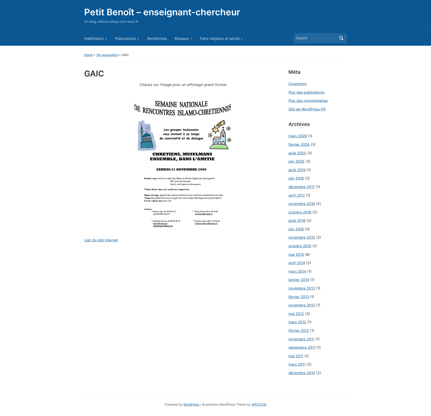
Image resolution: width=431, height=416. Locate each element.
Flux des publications (306, 92)
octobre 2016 (299, 212)
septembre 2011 (301, 347)
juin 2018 (296, 178)
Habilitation (94, 38)
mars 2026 (297, 136)
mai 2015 (296, 254)
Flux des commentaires (308, 100)
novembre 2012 (301, 305)
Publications (125, 38)
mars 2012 (297, 322)
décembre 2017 (301, 186)
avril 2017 (296, 195)
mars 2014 (297, 271)
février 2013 (298, 297)
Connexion (297, 83)
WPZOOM (259, 404)
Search (341, 38)
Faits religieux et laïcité (220, 38)
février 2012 (298, 330)
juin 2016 (296, 229)
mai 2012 (296, 313)
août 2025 (297, 153)
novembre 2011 (301, 339)
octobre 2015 (299, 246)
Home (88, 55)
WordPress (191, 404)
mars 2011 (297, 364)
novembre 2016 (301, 203)
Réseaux (182, 38)
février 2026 (299, 144)
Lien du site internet (101, 240)
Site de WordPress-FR (306, 109)
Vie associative (107, 55)
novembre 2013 (301, 288)
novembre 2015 (301, 237)
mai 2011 (295, 356)
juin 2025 (296, 161)
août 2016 (297, 220)
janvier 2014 (298, 279)
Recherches (157, 38)
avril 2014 (296, 263)
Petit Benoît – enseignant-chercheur (162, 12)
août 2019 (297, 170)
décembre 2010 (301, 373)
